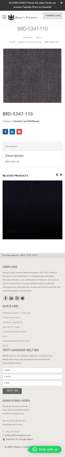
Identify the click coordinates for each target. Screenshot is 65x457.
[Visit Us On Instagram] (17, 298)
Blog (5, 346)
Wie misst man (11, 327)
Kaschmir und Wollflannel (26, 121)
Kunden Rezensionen (15, 332)
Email (19, 131)
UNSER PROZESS (12, 318)
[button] (45, 449)
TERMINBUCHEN (52, 16)
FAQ (5, 337)
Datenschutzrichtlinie (16, 341)
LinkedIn (12, 131)
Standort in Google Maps (19, 439)
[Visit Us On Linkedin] (11, 298)
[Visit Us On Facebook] (5, 298)
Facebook (5, 131)
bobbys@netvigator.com (18, 436)
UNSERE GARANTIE (13, 323)
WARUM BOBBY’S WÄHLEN (17, 313)
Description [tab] (11, 146)
